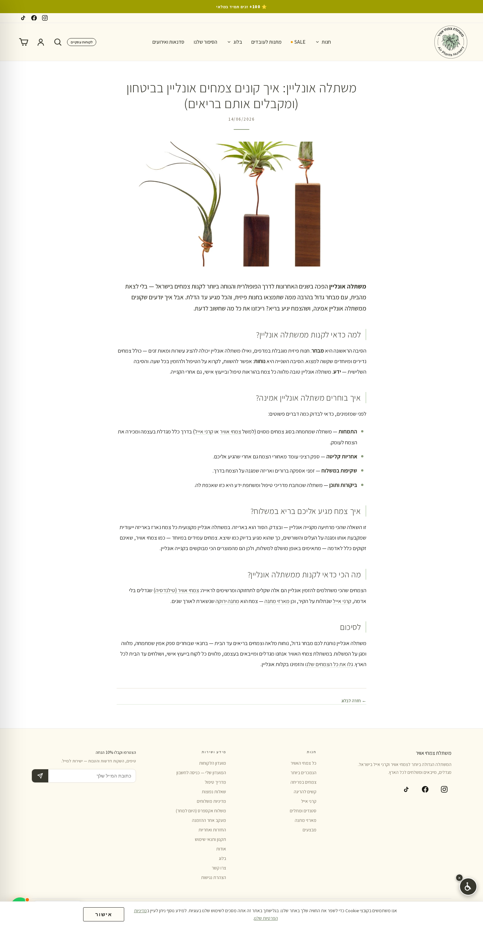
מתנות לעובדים (266, 41)
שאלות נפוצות (214, 792)
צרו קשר (219, 868)
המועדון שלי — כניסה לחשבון (201, 773)
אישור (103, 914)
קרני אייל (204, 431)
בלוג (237, 41)
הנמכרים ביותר (303, 773)
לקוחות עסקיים (82, 42)
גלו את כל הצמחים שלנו (329, 664)
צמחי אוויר (230, 431)
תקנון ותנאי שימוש (210, 839)
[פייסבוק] (34, 18)
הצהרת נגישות (213, 877)
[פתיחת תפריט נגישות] (468, 886)
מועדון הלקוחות (212, 763)
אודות (221, 849)
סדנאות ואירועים (168, 41)
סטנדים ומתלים (303, 811)
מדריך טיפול (215, 782)
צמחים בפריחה (303, 782)
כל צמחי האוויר (303, 763)
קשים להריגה (305, 792)
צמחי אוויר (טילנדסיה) (176, 590)
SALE (300, 41)
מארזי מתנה (276, 601)
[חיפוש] (58, 42)
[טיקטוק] (23, 18)
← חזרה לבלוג (353, 701)
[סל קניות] (24, 42)
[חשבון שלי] (41, 42)
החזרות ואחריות (212, 830)
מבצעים (309, 830)
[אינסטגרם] (45, 18)
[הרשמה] (40, 775)
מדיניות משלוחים (211, 801)
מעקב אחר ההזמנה (209, 820)
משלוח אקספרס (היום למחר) (201, 811)
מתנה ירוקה (227, 601)
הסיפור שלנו (205, 41)
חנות (326, 41)
